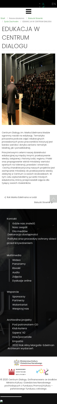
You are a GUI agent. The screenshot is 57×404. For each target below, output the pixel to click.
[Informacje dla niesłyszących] (43, 6)
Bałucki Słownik (35, 18)
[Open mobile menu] (29, 11)
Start (3, 18)
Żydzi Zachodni (11, 21)
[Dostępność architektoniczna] (43, 3)
